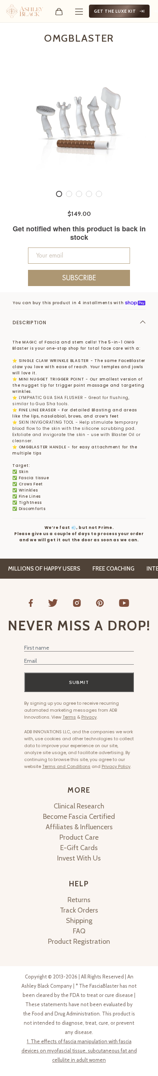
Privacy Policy (116, 766)
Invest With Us (79, 858)
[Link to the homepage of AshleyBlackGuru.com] (24, 11)
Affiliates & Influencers (79, 827)
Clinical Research (79, 806)
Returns (79, 900)
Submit (79, 682)
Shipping (79, 920)
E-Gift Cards (79, 848)
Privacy (89, 717)
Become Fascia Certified (79, 816)
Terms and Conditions (66, 766)
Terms (69, 717)
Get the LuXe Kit (115, 11)
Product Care (79, 837)
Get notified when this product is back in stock (79, 233)
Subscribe (79, 277)
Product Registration (79, 941)
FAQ (79, 931)
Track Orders (79, 910)
